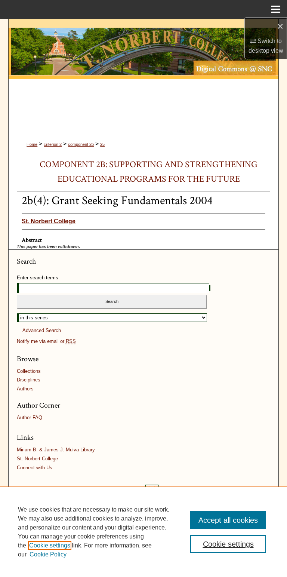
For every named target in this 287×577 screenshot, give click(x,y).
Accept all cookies (228, 520)
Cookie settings (49, 545)
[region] (143, 532)
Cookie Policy (48, 554)
